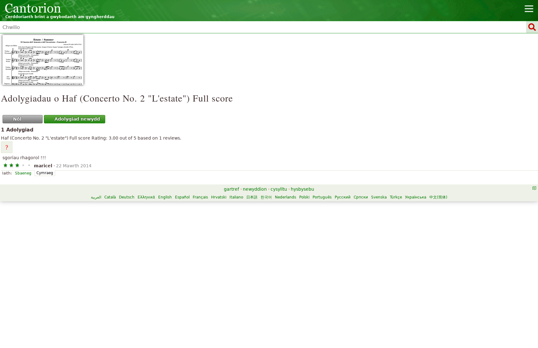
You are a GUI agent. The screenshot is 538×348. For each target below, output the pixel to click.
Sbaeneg (23, 173)
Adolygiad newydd (77, 119)
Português (322, 197)
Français (200, 197)
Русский (343, 197)
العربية (96, 197)
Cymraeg (44, 173)
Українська (415, 197)
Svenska (379, 197)
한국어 (266, 197)
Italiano (236, 197)
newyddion (255, 189)
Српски (361, 197)
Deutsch (126, 197)
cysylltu (279, 189)
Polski (304, 197)
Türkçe (396, 197)
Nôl (17, 119)
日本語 (251, 197)
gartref (231, 189)
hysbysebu (302, 189)
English (165, 197)
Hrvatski (218, 197)
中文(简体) (438, 197)
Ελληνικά (146, 197)
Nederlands (285, 197)
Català (110, 197)
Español (182, 197)
